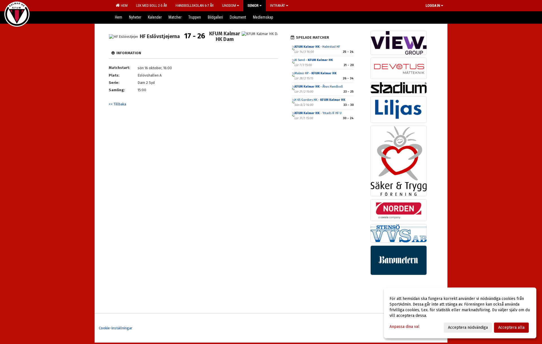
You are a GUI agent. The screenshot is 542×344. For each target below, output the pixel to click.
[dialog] (460, 313)
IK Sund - (313, 60)
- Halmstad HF (317, 47)
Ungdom (229, 5)
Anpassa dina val (404, 326)
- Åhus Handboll (318, 86)
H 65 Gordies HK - (319, 100)
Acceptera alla (511, 327)
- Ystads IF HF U (318, 113)
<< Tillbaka (117, 104)
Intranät (277, 5)
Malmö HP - (315, 73)
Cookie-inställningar (115, 328)
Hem (123, 5)
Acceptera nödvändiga (468, 327)
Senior (253, 5)
